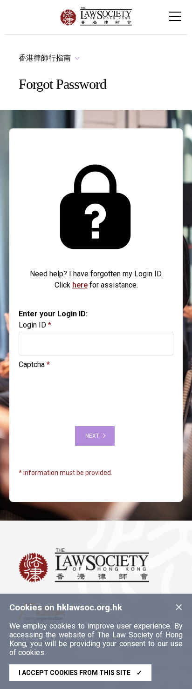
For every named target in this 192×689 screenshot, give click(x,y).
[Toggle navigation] (175, 16)
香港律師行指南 (45, 58)
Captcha (32, 364)
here (80, 285)
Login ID (32, 325)
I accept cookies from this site (80, 672)
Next (92, 436)
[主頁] (96, 23)
